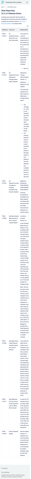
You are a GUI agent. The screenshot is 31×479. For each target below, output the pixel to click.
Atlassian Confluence (17, 476)
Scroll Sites (9, 476)
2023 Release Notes (11, 7)
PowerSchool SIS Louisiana (13, 2)
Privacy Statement (5, 472)
